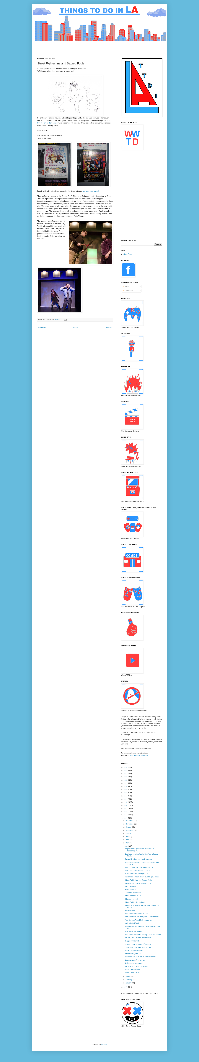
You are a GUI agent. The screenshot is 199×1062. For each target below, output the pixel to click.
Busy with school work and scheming (138, 859)
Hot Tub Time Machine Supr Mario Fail (139, 867)
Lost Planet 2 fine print (133, 931)
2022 (126, 780)
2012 (126, 812)
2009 (126, 987)
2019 (126, 790)
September (129, 830)
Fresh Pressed (130, 890)
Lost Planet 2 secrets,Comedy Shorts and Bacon (143, 935)
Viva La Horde (130, 886)
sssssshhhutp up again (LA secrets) (138, 944)
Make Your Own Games (134, 950)
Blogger (104, 1045)
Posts (126, 287)
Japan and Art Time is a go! (135, 960)
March (128, 977)
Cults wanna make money (134, 963)
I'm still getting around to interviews (138, 938)
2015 (126, 802)
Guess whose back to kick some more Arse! (141, 957)
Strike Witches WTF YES (134, 896)
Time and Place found (133, 893)
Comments (128, 291)
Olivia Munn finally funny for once (137, 870)
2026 (126, 767)
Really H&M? (130, 910)
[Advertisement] (86, 47)
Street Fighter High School (47, 123)
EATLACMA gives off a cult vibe (136, 966)
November (129, 824)
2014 (126, 805)
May (127, 843)
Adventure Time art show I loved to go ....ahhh (142, 877)
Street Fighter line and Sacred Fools (138, 880)
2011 (126, 815)
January (128, 983)
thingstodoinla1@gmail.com (140, 755)
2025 (126, 770)
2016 (126, 799)
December (129, 821)
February (129, 980)
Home (75, 328)
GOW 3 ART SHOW (132, 973)
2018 (126, 793)
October (128, 827)
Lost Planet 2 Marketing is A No (136, 914)
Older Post (108, 328)
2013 (126, 808)
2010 (126, 818)
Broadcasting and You (133, 954)
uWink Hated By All (132, 923)
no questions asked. (91, 191)
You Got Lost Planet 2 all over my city (138, 920)
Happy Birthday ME (132, 941)
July (127, 837)
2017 (126, 796)
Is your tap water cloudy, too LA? (137, 874)
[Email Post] (65, 319)
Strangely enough (131, 899)
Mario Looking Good (132, 969)
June (127, 840)
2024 (126, 774)
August (128, 833)
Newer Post (42, 328)
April (127, 846)
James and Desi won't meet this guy (138, 947)
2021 (126, 783)
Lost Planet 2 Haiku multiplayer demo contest (141, 917)
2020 (126, 786)
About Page (127, 254)
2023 (126, 777)
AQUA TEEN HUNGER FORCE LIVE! (138, 883)
